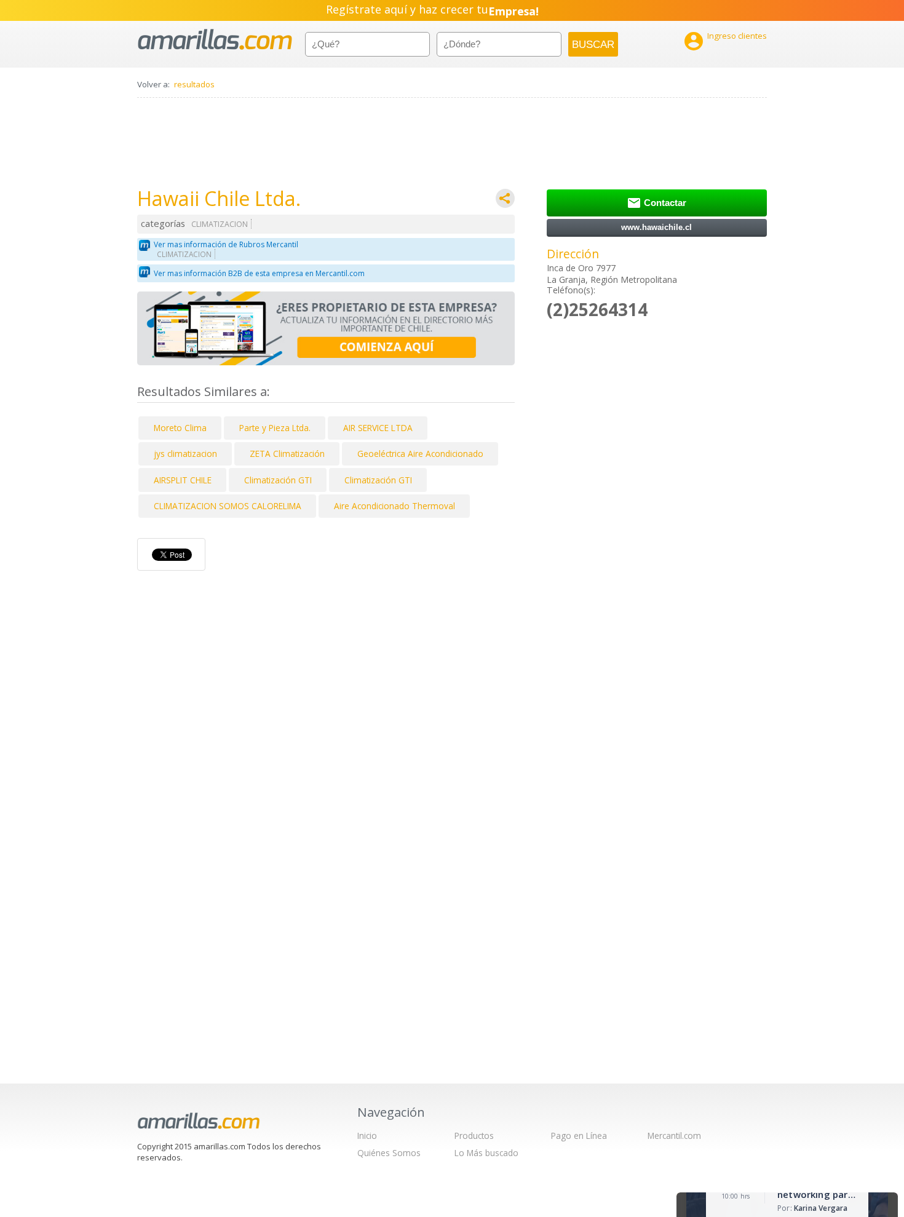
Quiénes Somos (389, 1153)
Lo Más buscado (486, 1153)
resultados (194, 84)
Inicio (367, 1135)
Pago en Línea (579, 1135)
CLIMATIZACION (219, 224)
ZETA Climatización (287, 453)
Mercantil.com (674, 1135)
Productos (474, 1135)
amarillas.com (215, 39)
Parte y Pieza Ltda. (275, 428)
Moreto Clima (180, 428)
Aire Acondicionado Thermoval (394, 506)
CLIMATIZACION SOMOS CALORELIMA (227, 506)
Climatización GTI (278, 480)
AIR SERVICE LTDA (378, 428)
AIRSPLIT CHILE (183, 480)
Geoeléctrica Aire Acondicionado (420, 453)
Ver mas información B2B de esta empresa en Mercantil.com (259, 273)
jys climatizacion (185, 453)
